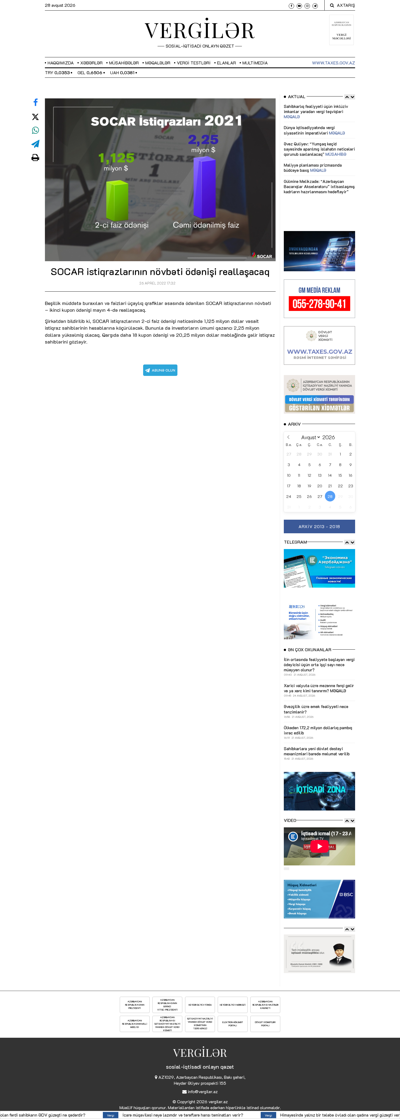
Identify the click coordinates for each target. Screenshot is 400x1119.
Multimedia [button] (255, 63)
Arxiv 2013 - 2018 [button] (319, 526)
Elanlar (226, 63)
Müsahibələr (124, 63)
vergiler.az (218, 1101)
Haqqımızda (61, 63)
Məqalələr (157, 63)
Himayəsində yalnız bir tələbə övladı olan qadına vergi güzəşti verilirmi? (228, 1115)
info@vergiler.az (203, 1091)
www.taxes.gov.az (333, 63)
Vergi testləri (194, 63)
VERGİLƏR (200, 29)
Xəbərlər (91, 63)
